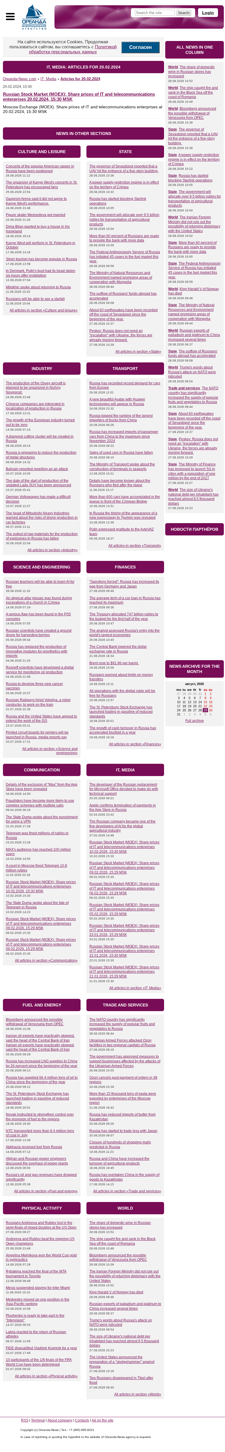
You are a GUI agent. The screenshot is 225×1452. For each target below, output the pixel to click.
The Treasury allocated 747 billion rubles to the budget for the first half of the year (123, 616)
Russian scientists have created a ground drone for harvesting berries (38, 633)
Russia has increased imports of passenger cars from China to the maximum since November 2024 (123, 436)
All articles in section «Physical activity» (46, 1376)
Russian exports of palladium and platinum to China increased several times (125, 1306)
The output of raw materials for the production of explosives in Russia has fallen (42, 536)
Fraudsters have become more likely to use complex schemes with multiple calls (40, 803)
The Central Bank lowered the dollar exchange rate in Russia (118, 649)
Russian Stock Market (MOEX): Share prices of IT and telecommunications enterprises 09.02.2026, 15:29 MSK (41, 923)
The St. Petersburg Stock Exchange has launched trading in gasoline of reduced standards (121, 711)
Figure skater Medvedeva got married (35, 215)
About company (59, 1420)
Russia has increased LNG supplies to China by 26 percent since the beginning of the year (41, 1063)
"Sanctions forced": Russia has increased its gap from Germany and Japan (124, 584)
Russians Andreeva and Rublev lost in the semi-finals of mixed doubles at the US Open (41, 1225)
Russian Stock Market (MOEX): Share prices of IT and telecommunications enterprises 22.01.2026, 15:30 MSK (124, 951)
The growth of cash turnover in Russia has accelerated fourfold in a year (122, 730)
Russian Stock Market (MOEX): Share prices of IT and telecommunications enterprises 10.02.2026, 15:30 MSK (41, 886)
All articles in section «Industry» (53, 550)
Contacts (82, 1420)
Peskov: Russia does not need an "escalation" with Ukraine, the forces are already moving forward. (120, 335)
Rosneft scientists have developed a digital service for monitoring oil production (40, 669)
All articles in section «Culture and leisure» (44, 310)
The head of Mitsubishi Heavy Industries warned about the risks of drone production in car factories (42, 517)
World (173, 67)
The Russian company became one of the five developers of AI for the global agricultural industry (122, 826)
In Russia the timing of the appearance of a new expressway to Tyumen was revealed (123, 515)
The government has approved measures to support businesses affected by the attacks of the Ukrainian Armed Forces (124, 1061)
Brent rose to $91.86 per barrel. (114, 663)
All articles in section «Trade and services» (127, 1191)
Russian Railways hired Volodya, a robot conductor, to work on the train (38, 702)
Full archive (194, 721)
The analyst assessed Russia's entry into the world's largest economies (124, 633)
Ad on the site (102, 1420)
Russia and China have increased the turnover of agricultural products (119, 1161)
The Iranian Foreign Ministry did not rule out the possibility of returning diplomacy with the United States (125, 1276)
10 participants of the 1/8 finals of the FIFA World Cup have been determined (39, 1362)
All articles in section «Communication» (46, 960)
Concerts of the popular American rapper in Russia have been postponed (40, 168)
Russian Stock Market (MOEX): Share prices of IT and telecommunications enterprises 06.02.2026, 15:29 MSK (41, 944)
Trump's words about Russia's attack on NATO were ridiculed (120, 1322)
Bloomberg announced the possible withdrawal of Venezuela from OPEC (35, 1022)
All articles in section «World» (137, 1394)
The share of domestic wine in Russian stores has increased (120, 1225)
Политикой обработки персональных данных (73, 49)
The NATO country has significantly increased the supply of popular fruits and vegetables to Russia (122, 1024)
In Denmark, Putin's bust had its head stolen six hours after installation (40, 273)
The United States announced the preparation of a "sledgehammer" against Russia (121, 1361)
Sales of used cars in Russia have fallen (121, 453)
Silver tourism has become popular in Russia (41, 259)
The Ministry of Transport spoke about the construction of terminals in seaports (122, 466)
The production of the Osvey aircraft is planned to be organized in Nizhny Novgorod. (36, 387)
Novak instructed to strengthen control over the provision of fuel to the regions (40, 1116)
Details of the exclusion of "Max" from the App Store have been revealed (41, 786)
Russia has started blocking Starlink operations (190, 178)
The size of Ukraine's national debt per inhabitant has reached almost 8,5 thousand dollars (124, 1340)
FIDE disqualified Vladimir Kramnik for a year (41, 1348)
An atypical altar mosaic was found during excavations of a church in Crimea (39, 600)
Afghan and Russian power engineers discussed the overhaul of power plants (37, 1161)
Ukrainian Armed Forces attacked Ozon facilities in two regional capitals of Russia (122, 1042)
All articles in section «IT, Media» (135, 988)
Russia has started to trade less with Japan (123, 1131)
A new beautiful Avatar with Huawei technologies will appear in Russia (117, 401)
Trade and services (184, 388)
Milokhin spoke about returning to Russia (38, 287)
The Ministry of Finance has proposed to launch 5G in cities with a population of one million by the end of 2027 (192, 471)
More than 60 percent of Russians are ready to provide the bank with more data (124, 238)
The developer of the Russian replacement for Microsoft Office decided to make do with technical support (123, 789)
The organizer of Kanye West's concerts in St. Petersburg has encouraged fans (41, 184)
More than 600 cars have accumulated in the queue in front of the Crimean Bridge (124, 499)
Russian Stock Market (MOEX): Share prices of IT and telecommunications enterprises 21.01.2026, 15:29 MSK (124, 971)
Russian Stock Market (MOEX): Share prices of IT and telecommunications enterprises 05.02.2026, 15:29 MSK (124, 909)
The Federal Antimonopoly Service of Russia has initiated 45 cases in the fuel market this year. (124, 256)
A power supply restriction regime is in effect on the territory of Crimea (124, 184)
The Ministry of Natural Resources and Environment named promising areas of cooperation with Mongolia (120, 277)
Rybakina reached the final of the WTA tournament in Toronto (36, 1273)
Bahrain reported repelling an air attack (37, 469)
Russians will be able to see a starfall (35, 299)
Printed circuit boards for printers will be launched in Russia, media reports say (37, 734)
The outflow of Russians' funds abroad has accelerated (192, 353)
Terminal (38, 1420)
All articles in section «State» (138, 352)
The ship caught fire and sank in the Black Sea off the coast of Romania (122, 1241)
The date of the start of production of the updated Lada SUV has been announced (38, 483)
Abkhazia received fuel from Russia (34, 1147)
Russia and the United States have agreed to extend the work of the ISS (41, 718)
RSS (24, 1420)
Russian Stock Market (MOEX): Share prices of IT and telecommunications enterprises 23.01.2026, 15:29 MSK (124, 930)
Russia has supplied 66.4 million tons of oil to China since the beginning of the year (42, 1080)
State (172, 129)
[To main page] (34, 17)
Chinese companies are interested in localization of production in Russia (35, 406)
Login (208, 12)
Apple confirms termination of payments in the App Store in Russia (122, 807)
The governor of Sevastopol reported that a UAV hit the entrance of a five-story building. (123, 168)
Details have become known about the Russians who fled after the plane (119, 483)
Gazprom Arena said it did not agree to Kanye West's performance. (36, 201)
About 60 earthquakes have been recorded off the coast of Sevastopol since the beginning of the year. (123, 314)
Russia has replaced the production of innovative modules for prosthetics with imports (36, 651)
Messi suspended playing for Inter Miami (38, 1288)
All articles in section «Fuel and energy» (46, 1191)
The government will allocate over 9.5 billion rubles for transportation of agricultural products (124, 219)
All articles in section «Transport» (134, 546)
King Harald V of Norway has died (116, 1292)
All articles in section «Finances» (135, 744)
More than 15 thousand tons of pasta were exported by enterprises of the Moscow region (122, 1098)
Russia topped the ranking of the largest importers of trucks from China (121, 418)
